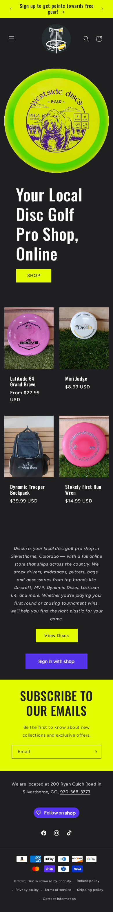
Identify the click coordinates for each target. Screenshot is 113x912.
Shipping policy (90, 890)
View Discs (56, 635)
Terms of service (58, 890)
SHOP (33, 275)
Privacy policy (27, 890)
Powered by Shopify (55, 881)
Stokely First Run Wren (83, 490)
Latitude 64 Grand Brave (22, 381)
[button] (11, 38)
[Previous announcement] (10, 8)
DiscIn (33, 881)
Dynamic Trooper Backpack (27, 490)
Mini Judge (76, 378)
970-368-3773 (75, 791)
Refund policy (88, 881)
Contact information (59, 899)
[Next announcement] (102, 8)
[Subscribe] (94, 752)
